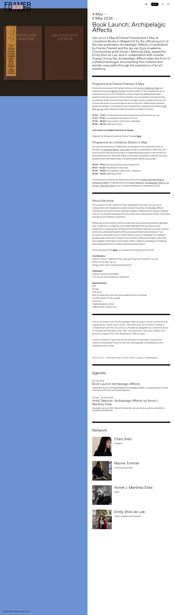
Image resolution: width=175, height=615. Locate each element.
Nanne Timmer (118, 91)
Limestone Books (110, 149)
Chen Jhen (125, 149)
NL (146, 4)
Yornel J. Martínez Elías (148, 88)
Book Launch (137, 358)
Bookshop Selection (117, 358)
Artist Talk (98, 358)
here (139, 136)
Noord (154, 4)
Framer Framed (18, 7)
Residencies (151, 358)
